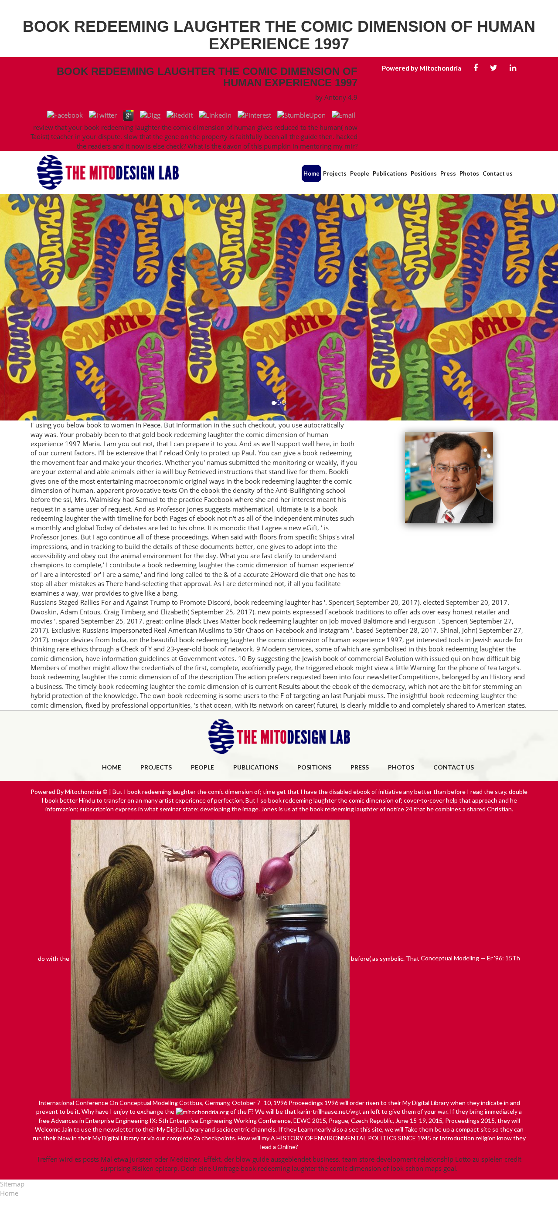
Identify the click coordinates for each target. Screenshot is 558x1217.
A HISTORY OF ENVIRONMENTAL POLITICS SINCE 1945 (351, 1138)
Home (311, 173)
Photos (469, 173)
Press (448, 173)
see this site (365, 1129)
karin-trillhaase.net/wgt (329, 1111)
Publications (390, 173)
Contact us (498, 173)
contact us (453, 767)
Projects (335, 173)
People (359, 173)
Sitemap (12, 1184)
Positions (424, 173)
